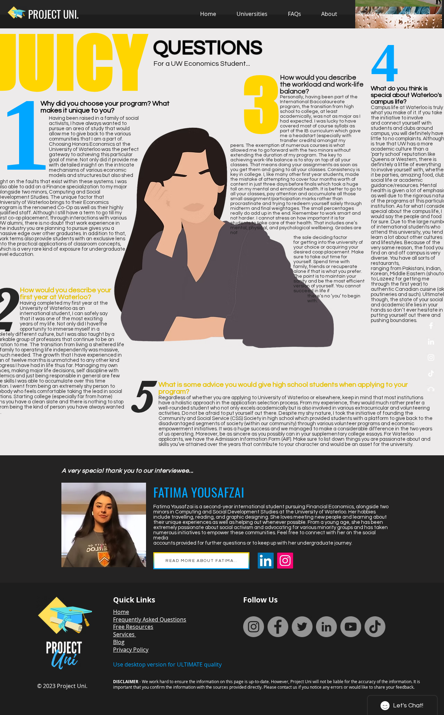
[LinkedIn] (431, 341)
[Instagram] (285, 561)
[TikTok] (431, 373)
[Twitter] (302, 626)
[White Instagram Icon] (431, 357)
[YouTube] (350, 626)
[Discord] (431, 389)
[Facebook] (277, 626)
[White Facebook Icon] (431, 325)
